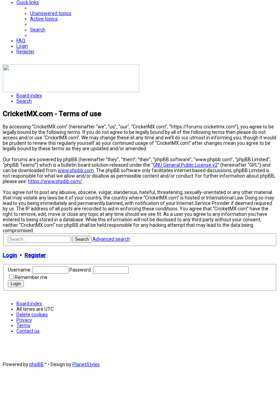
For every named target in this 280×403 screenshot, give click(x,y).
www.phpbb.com (76, 170)
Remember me (31, 277)
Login (10, 255)
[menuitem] (50, 13)
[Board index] (71, 90)
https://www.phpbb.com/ (55, 181)
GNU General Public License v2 (185, 165)
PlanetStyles (86, 364)
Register (35, 255)
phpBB (36, 364)
